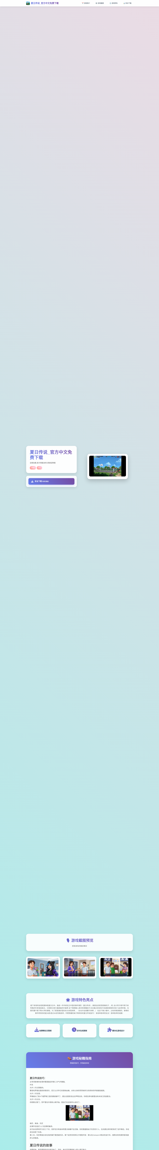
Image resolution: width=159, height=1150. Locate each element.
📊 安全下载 (127, 3)
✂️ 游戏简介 (86, 3)
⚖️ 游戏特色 (113, 3)
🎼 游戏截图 (100, 3)
